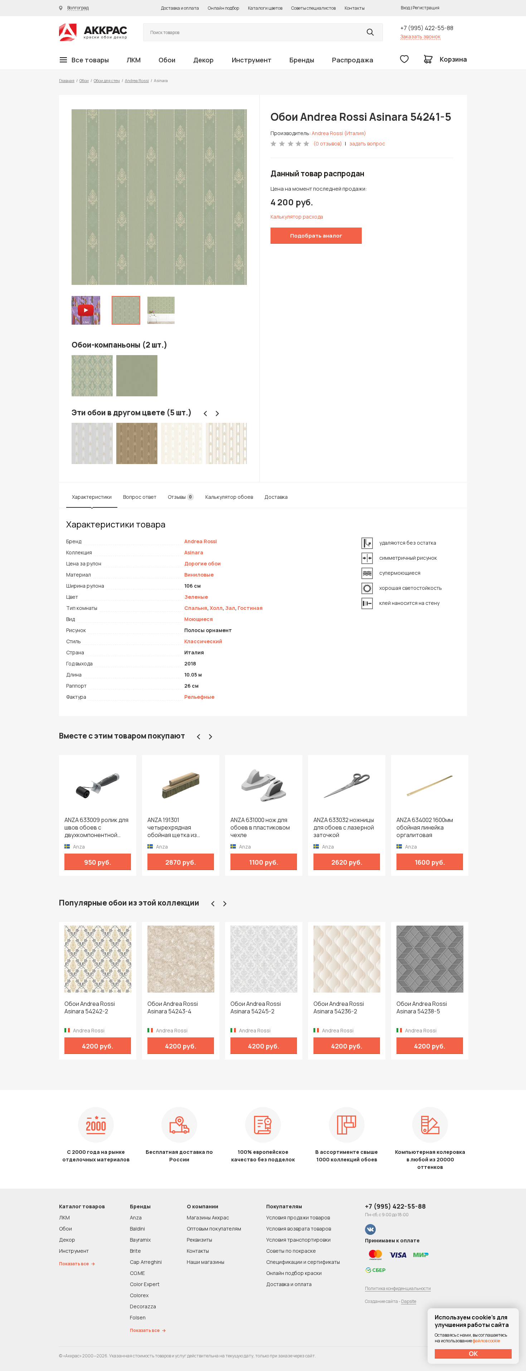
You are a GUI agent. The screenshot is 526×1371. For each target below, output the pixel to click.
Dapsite (408, 1301)
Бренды (301, 60)
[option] (159, 197)
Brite (135, 1250)
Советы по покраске (291, 1250)
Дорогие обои (202, 563)
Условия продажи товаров (298, 1217)
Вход (405, 8)
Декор (203, 60)
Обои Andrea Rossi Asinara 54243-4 (172, 1007)
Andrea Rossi (137, 80)
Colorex (139, 1295)
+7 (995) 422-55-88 (426, 28)
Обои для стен (107, 80)
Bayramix (140, 1239)
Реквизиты (199, 1239)
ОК (473, 1353)
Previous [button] (205, 413)
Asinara (193, 552)
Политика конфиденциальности (398, 1288)
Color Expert (145, 1284)
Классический (203, 641)
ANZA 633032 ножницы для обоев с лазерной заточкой (343, 827)
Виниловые (199, 574)
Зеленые (196, 596)
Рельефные (199, 696)
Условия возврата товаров (298, 1228)
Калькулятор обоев (229, 496)
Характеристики (92, 496)
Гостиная (250, 608)
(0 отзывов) (327, 143)
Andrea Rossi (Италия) (339, 133)
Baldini (137, 1228)
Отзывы (180, 496)
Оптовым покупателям (214, 1228)
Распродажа (352, 60)
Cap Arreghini (146, 1261)
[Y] (370, 32)
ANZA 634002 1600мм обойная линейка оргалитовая (424, 827)
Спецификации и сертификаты (303, 1261)
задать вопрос (367, 143)
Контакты (355, 8)
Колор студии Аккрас (93, 32)
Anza (136, 1217)
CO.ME (137, 1273)
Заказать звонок (420, 36)
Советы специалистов (313, 8)
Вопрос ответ (139, 496)
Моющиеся (198, 619)
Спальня (195, 608)
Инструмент (252, 60)
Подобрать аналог (316, 235)
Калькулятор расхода (297, 216)
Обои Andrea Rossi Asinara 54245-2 (255, 1007)
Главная (66, 80)
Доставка (276, 496)
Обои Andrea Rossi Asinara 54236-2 (338, 1007)
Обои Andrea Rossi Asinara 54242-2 (89, 1007)
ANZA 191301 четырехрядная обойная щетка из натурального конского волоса (180, 827)
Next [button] (217, 413)
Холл (216, 608)
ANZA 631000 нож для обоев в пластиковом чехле (260, 827)
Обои (167, 60)
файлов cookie (486, 1341)
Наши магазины (205, 1261)
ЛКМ (134, 60)
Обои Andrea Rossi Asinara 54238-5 (421, 1007)
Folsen (138, 1317)
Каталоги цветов (265, 8)
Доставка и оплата (180, 8)
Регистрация (426, 8)
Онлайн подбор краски (294, 1273)
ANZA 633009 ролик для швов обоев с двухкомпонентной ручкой (96, 827)
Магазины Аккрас (208, 1217)
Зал (230, 608)
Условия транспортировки (298, 1239)
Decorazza (143, 1306)
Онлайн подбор (223, 8)
